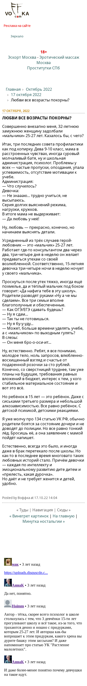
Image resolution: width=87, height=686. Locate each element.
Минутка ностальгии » (43, 521)
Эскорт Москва (22, 57)
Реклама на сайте (17, 26)
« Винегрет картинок (29, 516)
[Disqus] (43, 616)
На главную (63, 516)
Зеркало (17, 36)
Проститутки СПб (43, 68)
